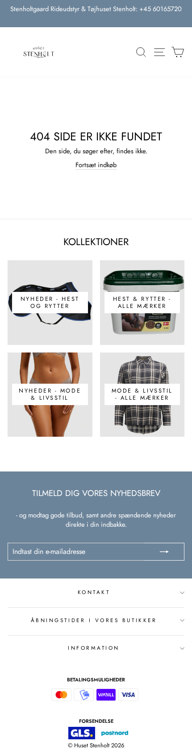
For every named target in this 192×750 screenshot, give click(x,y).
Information (94, 648)
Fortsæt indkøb (96, 165)
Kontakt (94, 592)
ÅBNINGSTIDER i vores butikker (94, 620)
